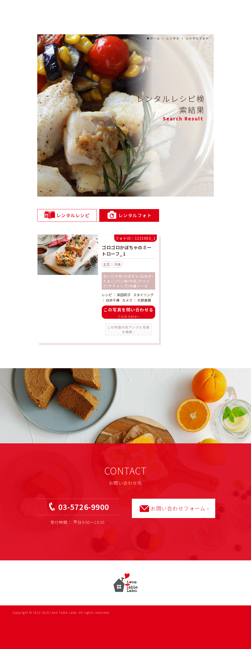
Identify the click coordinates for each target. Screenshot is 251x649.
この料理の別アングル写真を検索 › (128, 329)
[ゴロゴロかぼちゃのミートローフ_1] (68, 255)
